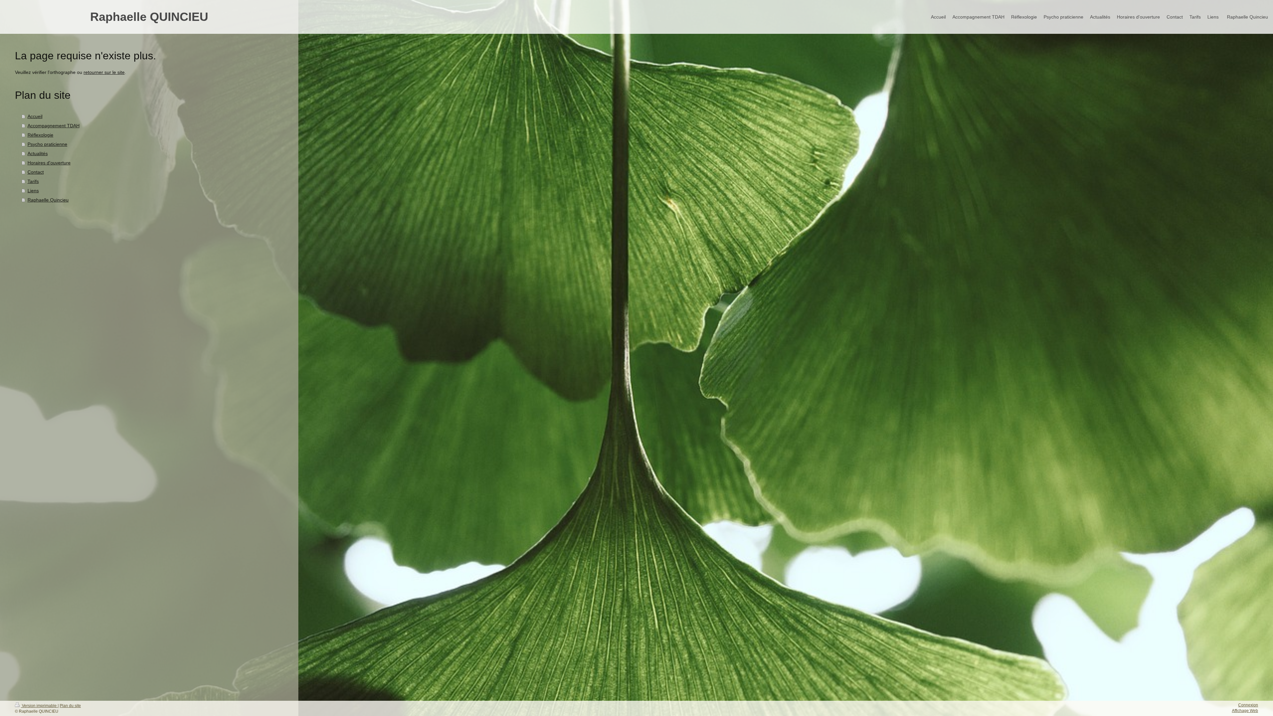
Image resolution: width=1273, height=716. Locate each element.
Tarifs (33, 181)
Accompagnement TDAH (54, 125)
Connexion (1248, 705)
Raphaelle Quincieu (48, 200)
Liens (33, 190)
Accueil (35, 116)
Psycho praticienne (47, 144)
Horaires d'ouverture (49, 162)
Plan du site (70, 705)
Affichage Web (1245, 710)
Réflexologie (40, 135)
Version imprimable (39, 705)
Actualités (38, 153)
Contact (36, 172)
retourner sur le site (104, 72)
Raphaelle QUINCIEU (149, 17)
